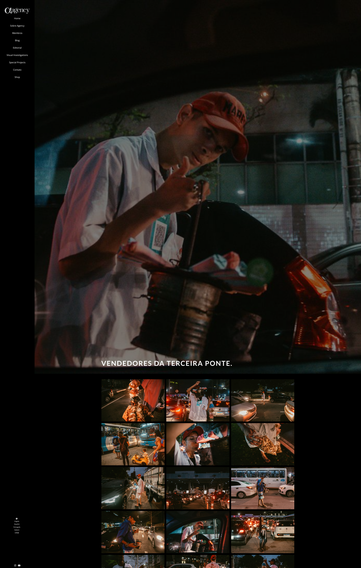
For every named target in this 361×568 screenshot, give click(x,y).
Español (16, 524)
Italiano (16, 530)
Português (16, 527)
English (17, 521)
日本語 (17, 533)
